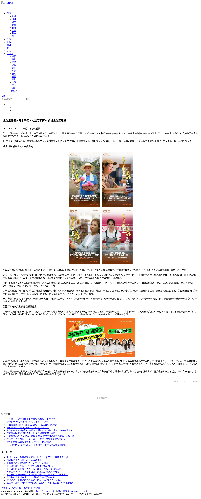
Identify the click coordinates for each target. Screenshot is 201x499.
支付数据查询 (14, 76)
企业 (14, 30)
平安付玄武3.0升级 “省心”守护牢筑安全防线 (28, 427)
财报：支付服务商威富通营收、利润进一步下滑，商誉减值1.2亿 (37, 457)
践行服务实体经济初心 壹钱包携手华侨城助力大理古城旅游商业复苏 (40, 430)
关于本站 (5, 488)
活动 (9, 51)
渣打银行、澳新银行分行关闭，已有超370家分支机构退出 (34, 480)
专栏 (9, 48)
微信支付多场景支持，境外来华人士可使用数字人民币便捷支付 (37, 474)
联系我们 (16, 488)
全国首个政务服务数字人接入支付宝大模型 (27, 463)
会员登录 (16, 107)
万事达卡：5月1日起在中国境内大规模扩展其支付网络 (33, 472)
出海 (9, 42)
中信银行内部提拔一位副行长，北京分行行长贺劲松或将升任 (36, 469)
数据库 (10, 53)
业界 (14, 19)
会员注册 (16, 110)
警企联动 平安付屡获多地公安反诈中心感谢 (28, 422)
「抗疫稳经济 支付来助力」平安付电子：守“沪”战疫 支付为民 (36, 445)
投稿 (3, 96)
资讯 (9, 13)
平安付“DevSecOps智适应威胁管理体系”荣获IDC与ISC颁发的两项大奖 (40, 436)
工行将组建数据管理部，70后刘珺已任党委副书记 (31, 477)
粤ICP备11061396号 (45, 491)
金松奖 (14, 91)
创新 (14, 25)
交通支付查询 (14, 85)
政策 (9, 39)
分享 (175, 381)
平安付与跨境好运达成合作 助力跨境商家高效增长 (31, 433)
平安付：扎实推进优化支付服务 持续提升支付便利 (31, 419)
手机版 (37, 488)
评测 (14, 28)
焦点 (14, 16)
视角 (14, 22)
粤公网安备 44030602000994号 (73, 491)
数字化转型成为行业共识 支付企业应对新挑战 (29, 442)
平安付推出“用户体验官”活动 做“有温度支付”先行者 (32, 425)
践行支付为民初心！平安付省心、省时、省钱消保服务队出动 (36, 439)
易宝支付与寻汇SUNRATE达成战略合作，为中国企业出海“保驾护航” (40, 483)
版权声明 (27, 488)
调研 (9, 45)
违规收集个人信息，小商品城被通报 (24, 460)
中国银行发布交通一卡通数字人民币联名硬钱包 (30, 466)
